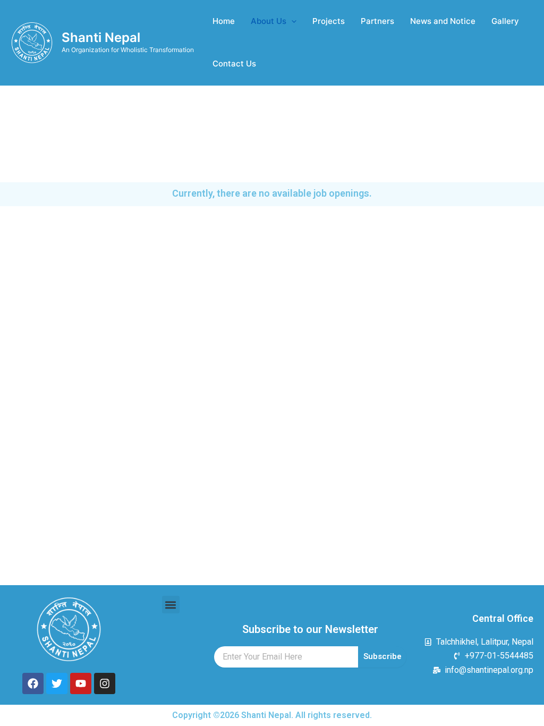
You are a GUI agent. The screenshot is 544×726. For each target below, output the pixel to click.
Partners (377, 21)
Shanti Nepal (101, 37)
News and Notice (442, 21)
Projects (328, 21)
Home (223, 21)
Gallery (505, 21)
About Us (268, 21)
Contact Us (234, 63)
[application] (291, 21)
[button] (171, 604)
